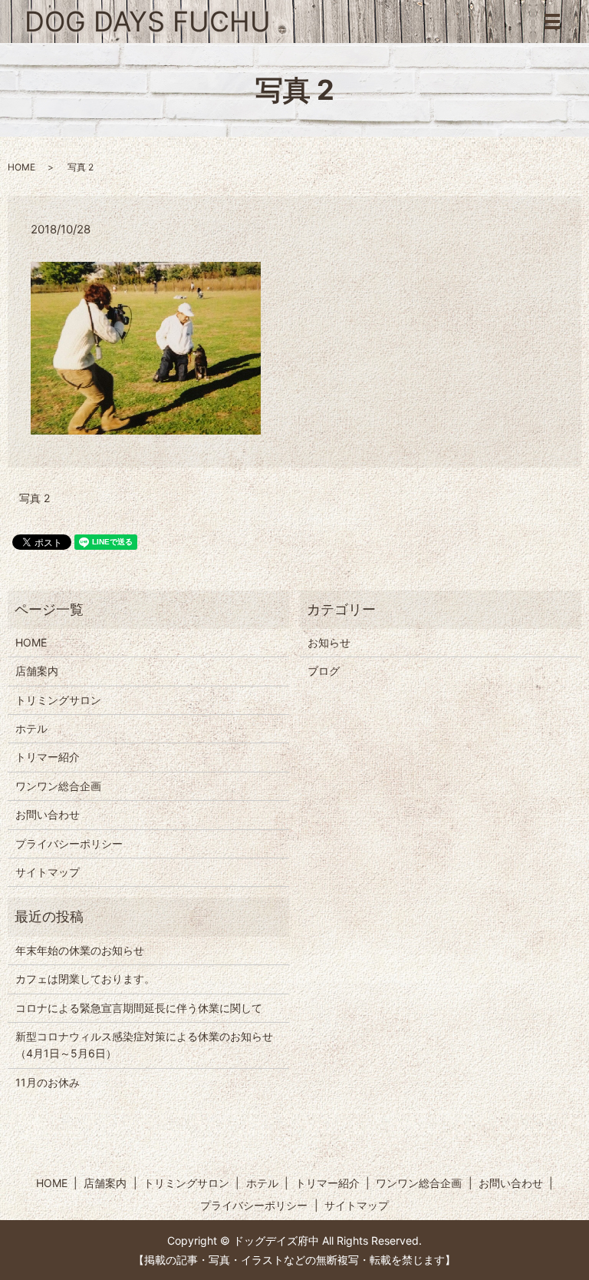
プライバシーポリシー (69, 843)
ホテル (31, 728)
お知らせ (329, 642)
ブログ (324, 670)
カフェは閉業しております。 (85, 978)
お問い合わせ (47, 814)
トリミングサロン (58, 699)
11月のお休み (47, 1082)
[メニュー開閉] (552, 21)
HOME (21, 167)
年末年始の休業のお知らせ (79, 950)
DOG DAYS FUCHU (148, 21)
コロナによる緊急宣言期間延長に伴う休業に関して (138, 1007)
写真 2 (34, 497)
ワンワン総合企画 (58, 785)
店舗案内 (36, 670)
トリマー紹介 (47, 756)
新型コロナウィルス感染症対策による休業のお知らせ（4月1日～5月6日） (144, 1045)
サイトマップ (47, 871)
